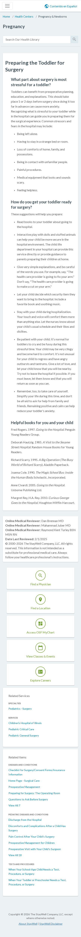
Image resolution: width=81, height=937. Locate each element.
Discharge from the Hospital (24, 819)
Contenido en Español (63, 6)
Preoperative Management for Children (31, 842)
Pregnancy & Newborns (52, 16)
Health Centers (24, 16)
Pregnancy (14, 26)
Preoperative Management (24, 786)
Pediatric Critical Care (21, 729)
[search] (36, 39)
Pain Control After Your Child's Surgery (31, 836)
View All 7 (14, 805)
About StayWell (28, 923)
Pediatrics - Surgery (20, 708)
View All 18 (15, 855)
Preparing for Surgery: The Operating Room (34, 793)
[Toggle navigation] (7, 6)
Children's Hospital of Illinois (25, 723)
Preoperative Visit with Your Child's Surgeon (34, 849)
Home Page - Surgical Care (24, 780)
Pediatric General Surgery (23, 735)
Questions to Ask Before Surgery (28, 799)
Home (6, 16)
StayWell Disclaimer (51, 923)
